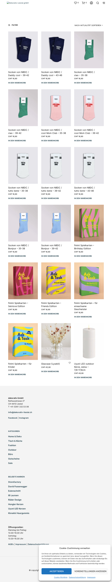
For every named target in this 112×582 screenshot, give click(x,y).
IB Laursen (13, 495)
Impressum (91, 577)
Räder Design (14, 499)
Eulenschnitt (14, 491)
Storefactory (14, 482)
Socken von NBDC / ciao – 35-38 (84, 74)
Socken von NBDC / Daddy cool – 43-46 (51, 74)
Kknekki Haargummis (18, 513)
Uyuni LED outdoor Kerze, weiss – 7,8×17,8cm (84, 366)
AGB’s (11, 544)
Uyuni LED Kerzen (17, 508)
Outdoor (12, 450)
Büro (10, 454)
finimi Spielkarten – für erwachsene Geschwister (86, 306)
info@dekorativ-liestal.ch (20, 412)
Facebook (12, 418)
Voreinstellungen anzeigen (90, 571)
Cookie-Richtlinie (60, 577)
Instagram (24, 418)
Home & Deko (15, 436)
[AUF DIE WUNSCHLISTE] (69, 363)
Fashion (12, 445)
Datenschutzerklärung (77, 577)
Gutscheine (14, 458)
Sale (10, 463)
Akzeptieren (57, 571)
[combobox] (86, 25)
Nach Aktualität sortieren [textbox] (88, 25)
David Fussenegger (17, 486)
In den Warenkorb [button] (17, 83)
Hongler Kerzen (15, 504)
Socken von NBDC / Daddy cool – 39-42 (18, 74)
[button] (76, 2)
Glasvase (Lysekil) (50, 363)
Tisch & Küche (15, 441)
